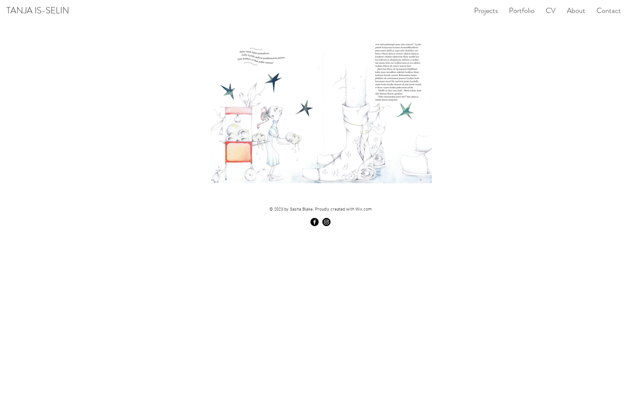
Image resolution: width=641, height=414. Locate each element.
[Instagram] (326, 222)
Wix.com (363, 209)
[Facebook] (314, 222)
